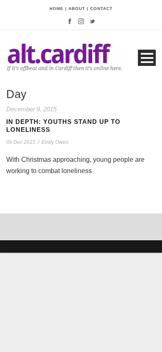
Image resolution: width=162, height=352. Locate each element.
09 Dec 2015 (20, 142)
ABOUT (77, 8)
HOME (56, 8)
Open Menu (147, 58)
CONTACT (101, 8)
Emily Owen (55, 142)
